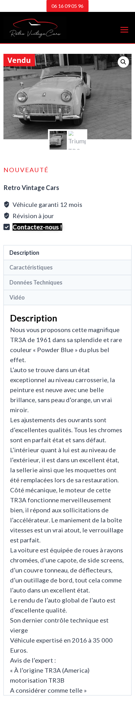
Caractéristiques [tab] (31, 267)
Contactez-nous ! (37, 227)
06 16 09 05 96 (67, 6)
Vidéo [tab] (17, 297)
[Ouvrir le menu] (124, 27)
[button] (123, 62)
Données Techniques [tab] (35, 282)
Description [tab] (24, 252)
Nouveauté (26, 169)
